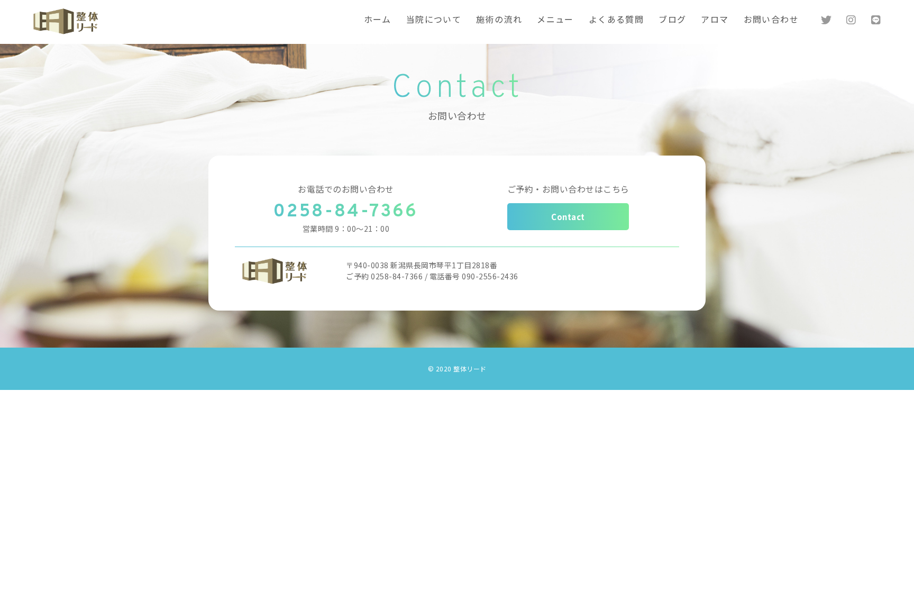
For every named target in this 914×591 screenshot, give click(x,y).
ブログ (672, 20)
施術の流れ (499, 20)
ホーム (377, 20)
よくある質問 (616, 20)
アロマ (714, 20)
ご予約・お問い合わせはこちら (568, 189)
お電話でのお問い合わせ (346, 189)
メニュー (555, 20)
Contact (568, 216)
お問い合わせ (771, 20)
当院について (433, 20)
